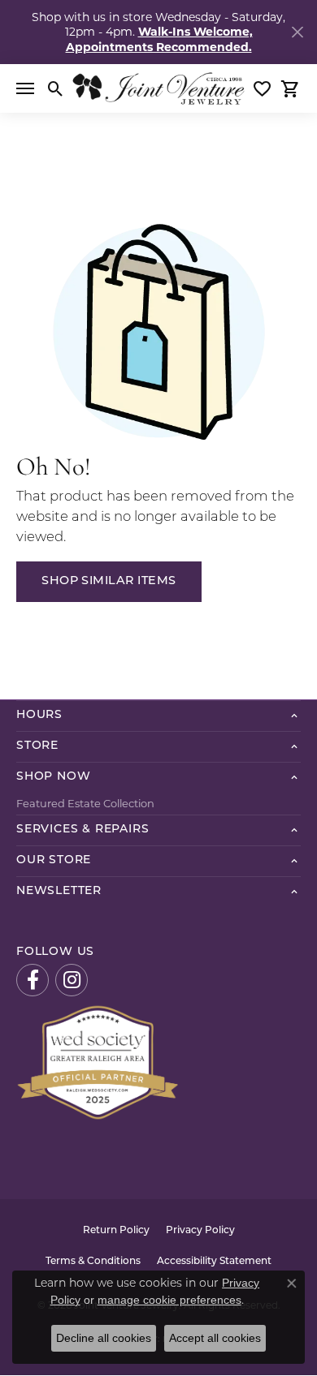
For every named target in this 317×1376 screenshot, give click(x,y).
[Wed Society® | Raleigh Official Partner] (97, 1060)
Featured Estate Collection (85, 803)
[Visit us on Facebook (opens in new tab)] (32, 980)
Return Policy (116, 1231)
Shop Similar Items (108, 581)
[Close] (297, 32)
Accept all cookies (215, 1337)
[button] (56, 88)
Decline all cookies (103, 1337)
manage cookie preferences (169, 1299)
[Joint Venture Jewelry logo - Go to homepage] (158, 88)
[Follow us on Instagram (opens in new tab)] (71, 980)
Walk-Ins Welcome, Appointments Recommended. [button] (159, 39)
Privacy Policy (200, 1231)
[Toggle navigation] (25, 88)
